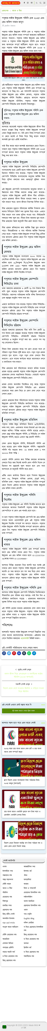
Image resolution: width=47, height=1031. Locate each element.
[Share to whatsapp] (29, 653)
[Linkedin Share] (19, 653)
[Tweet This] (9, 653)
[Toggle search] (40, 3)
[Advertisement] (23, 992)
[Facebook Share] (4, 653)
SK (25, 1027)
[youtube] (32, 3)
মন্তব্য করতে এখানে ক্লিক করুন (25, 711)
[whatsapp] (28, 3)
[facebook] (24, 3)
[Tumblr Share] (24, 653)
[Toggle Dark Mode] (37, 3)
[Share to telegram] (34, 653)
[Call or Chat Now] (4, 1026)
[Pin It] (14, 653)
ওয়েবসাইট (25, 638)
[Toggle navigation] (44, 3)
